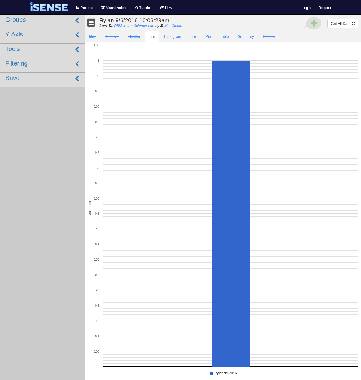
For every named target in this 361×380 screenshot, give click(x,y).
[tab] (93, 36)
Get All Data (341, 23)
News (169, 8)
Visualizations (116, 8)
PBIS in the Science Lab (134, 26)
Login (306, 8)
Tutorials (145, 8)
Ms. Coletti (173, 26)
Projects (86, 8)
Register (324, 8)
